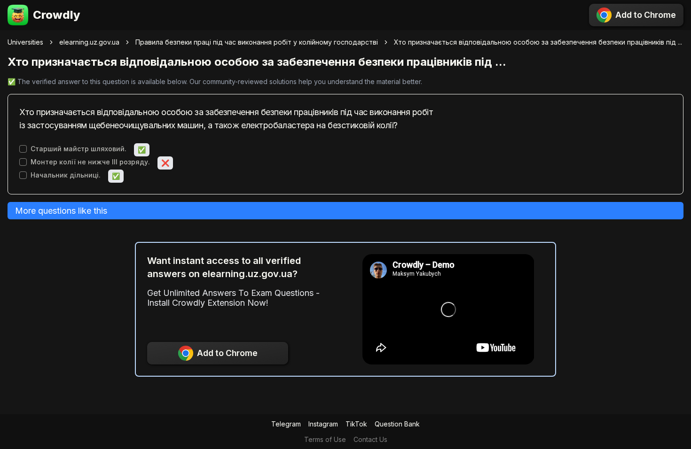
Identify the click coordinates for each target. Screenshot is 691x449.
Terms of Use (325, 439)
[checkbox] (23, 149)
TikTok (356, 424)
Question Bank (397, 424)
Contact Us (370, 439)
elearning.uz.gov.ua (89, 42)
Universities (25, 42)
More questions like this (61, 211)
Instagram (323, 424)
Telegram (286, 424)
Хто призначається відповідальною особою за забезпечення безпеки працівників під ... (538, 42)
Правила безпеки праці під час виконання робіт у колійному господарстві (256, 42)
